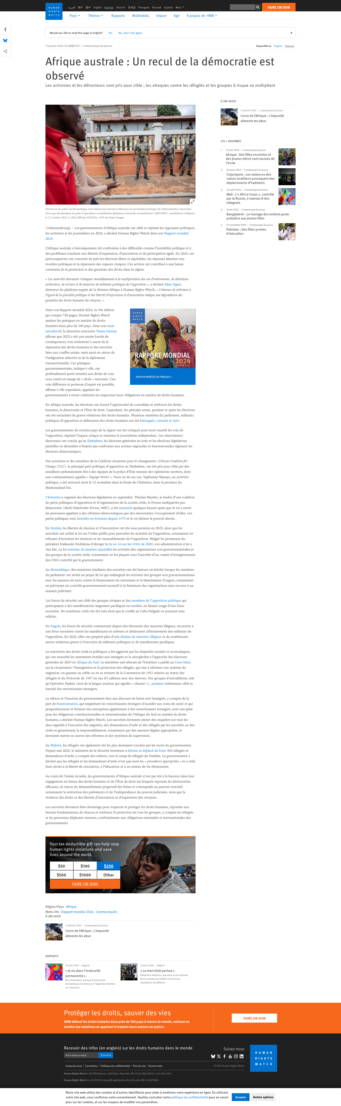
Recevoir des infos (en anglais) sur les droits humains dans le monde (128, 1048)
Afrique (71, 906)
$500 (61, 875)
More (181, 7)
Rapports (118, 15)
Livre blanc (183, 662)
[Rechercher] (258, 7)
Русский (156, 7)
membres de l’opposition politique (156, 600)
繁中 (88, 7)
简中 (80, 7)
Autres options (263, 1097)
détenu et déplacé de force (147, 750)
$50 (61, 866)
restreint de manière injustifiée (89, 549)
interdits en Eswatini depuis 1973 (101, 518)
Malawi (55, 745)
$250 (108, 866)
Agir (177, 15)
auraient (157, 683)
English (98, 7)
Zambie (55, 528)
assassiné (125, 507)
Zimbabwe (94, 440)
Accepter (240, 1097)
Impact (161, 15)
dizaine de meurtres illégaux (140, 636)
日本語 (132, 7)
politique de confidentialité (189, 1097)
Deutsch (120, 7)
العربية (71, 7)
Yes (111, 33)
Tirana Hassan (106, 331)
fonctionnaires (67, 703)
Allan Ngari (172, 284)
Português (143, 7)
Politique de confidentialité (115, 1066)
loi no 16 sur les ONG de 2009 (131, 544)
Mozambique (59, 569)
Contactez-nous (73, 1066)
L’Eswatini (53, 497)
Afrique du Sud (88, 662)
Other (108, 875)
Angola (55, 626)
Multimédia (140, 15)
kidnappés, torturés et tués (159, 420)
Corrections (91, 1066)
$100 (85, 866)
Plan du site (139, 1066)
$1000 (85, 875)
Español (168, 7)
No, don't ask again (130, 33)
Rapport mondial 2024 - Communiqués (89, 911)
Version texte (155, 1066)
